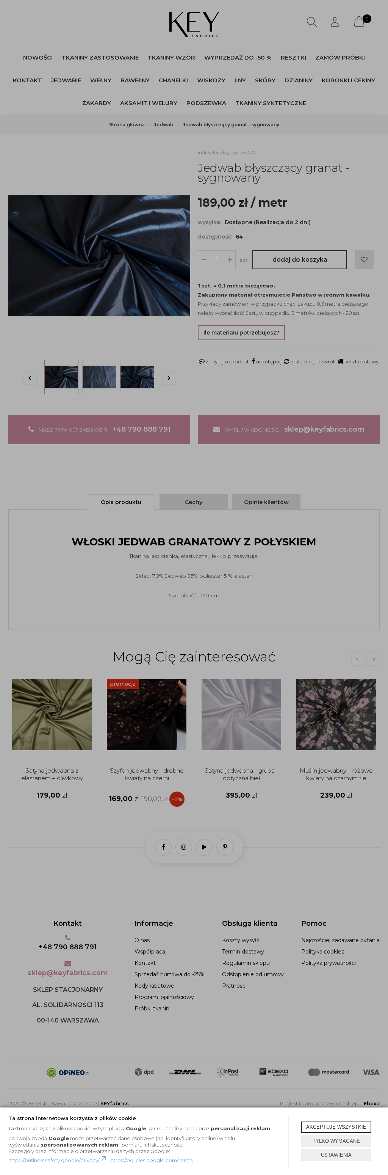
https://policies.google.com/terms (151, 1160)
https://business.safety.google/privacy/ (54, 1160)
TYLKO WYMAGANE (336, 1141)
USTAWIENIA (336, 1155)
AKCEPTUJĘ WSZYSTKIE (336, 1127)
